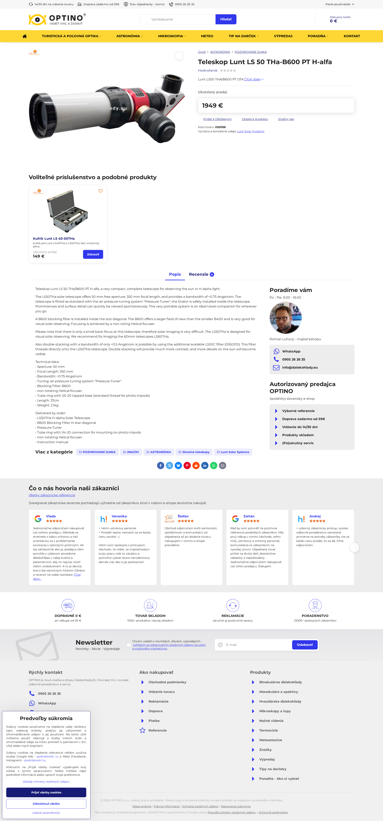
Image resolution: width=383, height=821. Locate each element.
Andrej (315, 516)
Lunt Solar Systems (250, 131)
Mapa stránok (141, 806)
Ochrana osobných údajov (200, 806)
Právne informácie (167, 806)
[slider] (54, 521)
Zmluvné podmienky (273, 812)
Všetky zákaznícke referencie (52, 495)
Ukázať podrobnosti (46, 813)
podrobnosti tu (48, 756)
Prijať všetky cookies (46, 792)
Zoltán (249, 516)
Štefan (183, 516)
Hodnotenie (208, 70)
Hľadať (226, 19)
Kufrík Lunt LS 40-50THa (54, 238)
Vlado (51, 516)
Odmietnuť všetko (46, 804)
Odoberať (305, 645)
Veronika (119, 516)
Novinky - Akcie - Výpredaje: (98, 649)
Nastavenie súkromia (236, 806)
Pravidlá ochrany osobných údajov (232, 812)
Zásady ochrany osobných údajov (46, 781)
